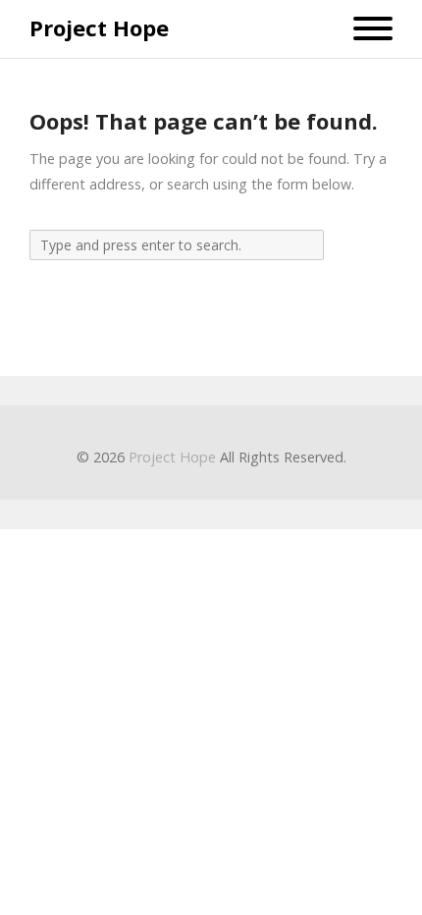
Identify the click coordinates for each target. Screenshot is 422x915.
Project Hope (99, 28)
